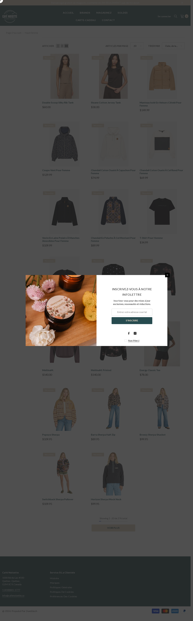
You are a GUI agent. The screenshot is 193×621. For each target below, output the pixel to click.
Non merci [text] (133, 340)
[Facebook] (129, 333)
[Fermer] (167, 275)
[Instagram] (135, 333)
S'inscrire (132, 320)
